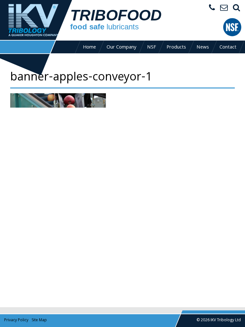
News (203, 47)
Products (176, 47)
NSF (151, 47)
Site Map (39, 320)
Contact (227, 47)
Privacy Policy (16, 320)
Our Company (122, 47)
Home (89, 47)
